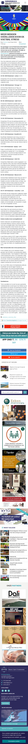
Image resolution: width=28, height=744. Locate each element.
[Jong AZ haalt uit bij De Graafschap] (4, 565)
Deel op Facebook (15, 350)
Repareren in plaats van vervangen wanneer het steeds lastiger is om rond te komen (18, 376)
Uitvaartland (22, 44)
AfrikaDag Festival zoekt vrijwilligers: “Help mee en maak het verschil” (18, 539)
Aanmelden (5, 703)
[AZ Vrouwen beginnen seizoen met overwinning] (4, 578)
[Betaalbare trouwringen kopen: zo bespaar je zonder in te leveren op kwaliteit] (4, 571)
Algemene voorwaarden (7, 728)
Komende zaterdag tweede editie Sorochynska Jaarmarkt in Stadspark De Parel (18, 545)
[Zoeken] (25, 392)
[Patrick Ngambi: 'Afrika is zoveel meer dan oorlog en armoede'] (4, 533)
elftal (15, 317)
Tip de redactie (15, 357)
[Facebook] (2, 690)
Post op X (15, 354)
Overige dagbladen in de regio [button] (10, 723)
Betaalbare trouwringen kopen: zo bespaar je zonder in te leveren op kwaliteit (18, 571)
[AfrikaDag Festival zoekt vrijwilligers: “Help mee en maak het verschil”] (4, 539)
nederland (4, 317)
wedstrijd (10, 317)
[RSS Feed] (8, 690)
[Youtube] (5, 690)
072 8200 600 (7, 680)
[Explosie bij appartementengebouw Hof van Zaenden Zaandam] (4, 558)
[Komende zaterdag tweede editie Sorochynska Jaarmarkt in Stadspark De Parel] (4, 546)
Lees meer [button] (22, 737)
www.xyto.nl (6, 684)
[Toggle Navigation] (25, 2)
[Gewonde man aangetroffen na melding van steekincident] (4, 552)
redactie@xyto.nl (7, 682)
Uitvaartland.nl (5, 53)
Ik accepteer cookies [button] (14, 741)
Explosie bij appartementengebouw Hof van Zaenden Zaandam (18, 558)
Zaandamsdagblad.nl (11, 1)
